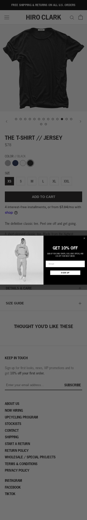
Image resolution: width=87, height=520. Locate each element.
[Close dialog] (84, 238)
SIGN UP (65, 272)
